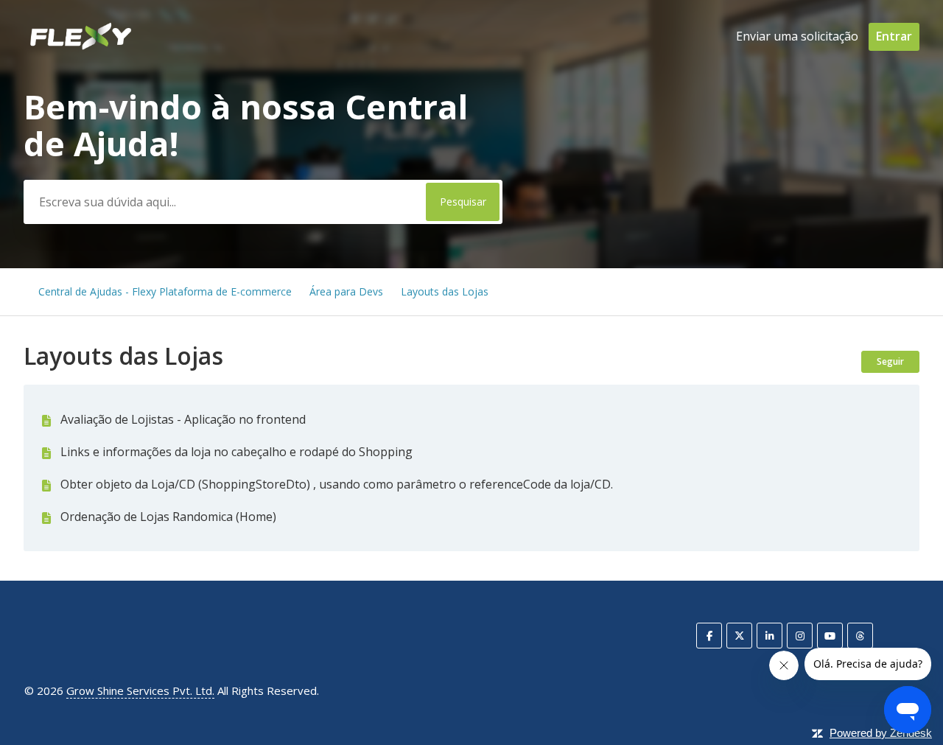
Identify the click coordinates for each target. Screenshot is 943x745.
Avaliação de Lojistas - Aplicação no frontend (183, 419)
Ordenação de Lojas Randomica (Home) (168, 516)
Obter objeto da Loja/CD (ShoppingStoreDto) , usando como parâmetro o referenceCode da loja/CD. (336, 484)
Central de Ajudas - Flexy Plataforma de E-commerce (165, 291)
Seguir (890, 361)
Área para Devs (346, 291)
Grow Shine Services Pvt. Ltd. (140, 690)
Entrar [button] (894, 36)
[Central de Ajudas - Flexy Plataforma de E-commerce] (80, 47)
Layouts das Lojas (444, 291)
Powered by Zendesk (881, 733)
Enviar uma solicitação (797, 36)
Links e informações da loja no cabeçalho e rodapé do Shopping (236, 452)
